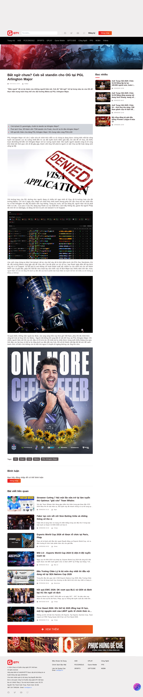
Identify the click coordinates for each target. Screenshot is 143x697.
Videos (105, 40)
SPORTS (40, 40)
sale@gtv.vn (59, 670)
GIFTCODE (71, 40)
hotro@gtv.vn (28, 687)
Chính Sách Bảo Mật (59, 664)
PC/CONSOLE (29, 40)
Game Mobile (60, 40)
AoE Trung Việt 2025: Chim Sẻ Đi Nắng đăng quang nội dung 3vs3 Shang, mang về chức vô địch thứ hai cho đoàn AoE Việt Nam (123, 95)
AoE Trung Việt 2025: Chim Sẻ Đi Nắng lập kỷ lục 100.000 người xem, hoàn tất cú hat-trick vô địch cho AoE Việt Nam (123, 83)
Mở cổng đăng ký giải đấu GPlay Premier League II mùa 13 (123, 119)
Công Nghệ (83, 40)
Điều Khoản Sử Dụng (59, 661)
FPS (91, 40)
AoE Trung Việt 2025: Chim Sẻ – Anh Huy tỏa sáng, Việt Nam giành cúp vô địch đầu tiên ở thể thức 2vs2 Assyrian (123, 107)
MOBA (98, 40)
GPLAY (49, 40)
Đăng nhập (105, 33)
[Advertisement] (71, 14)
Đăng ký (91, 33)
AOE (19, 40)
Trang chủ (11, 40)
